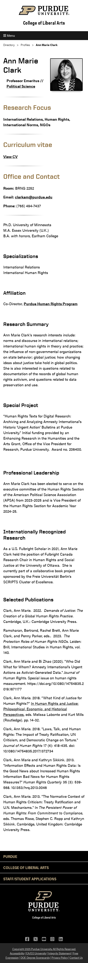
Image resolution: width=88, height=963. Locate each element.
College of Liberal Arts (44, 22)
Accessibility (17, 953)
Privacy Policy (60, 957)
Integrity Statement (59, 953)
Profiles (25, 45)
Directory (9, 45)
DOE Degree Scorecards (35, 957)
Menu (10, 35)
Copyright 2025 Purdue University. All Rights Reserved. (44, 949)
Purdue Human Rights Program (51, 303)
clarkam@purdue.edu (33, 196)
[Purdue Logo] (44, 10)
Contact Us (76, 957)
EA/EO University (36, 953)
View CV (10, 156)
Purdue (10, 856)
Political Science (21, 86)
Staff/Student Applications (29, 878)
